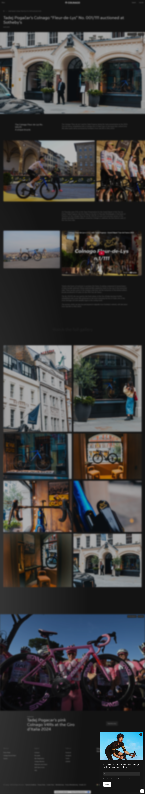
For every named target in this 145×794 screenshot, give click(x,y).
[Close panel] (140, 734)
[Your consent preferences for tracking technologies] (142, 791)
